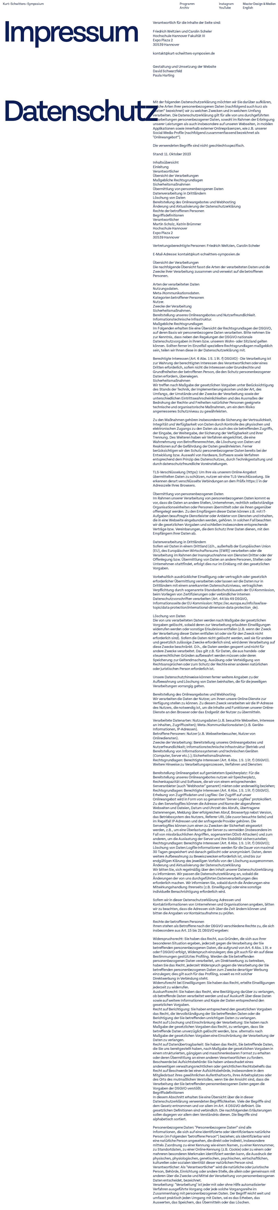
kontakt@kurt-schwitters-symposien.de (184, 53)
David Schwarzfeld (167, 71)
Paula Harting (163, 75)
